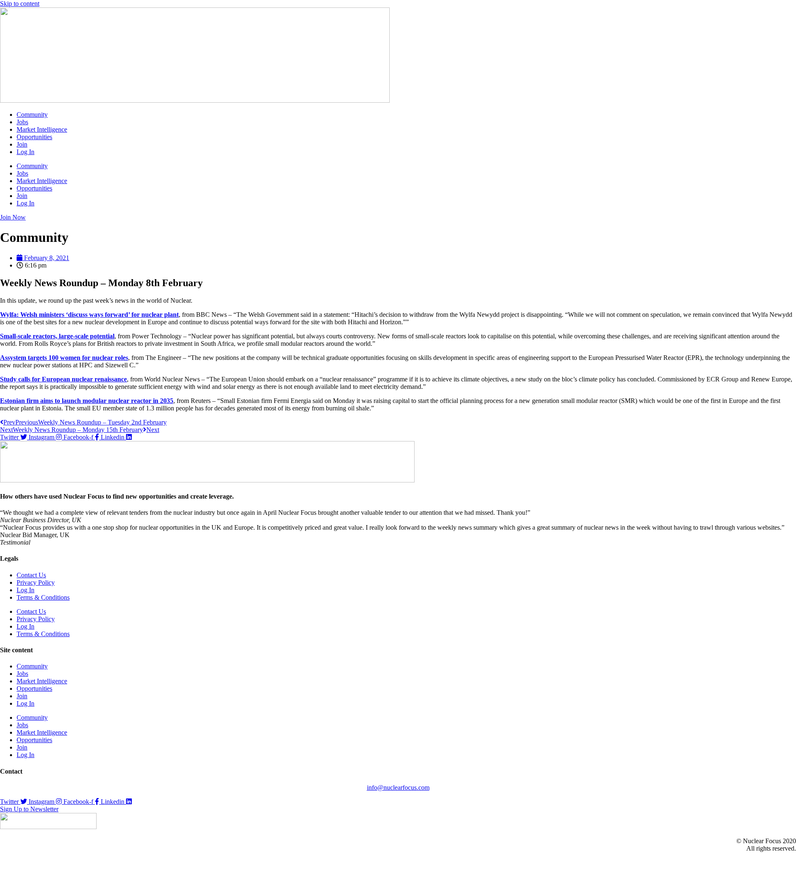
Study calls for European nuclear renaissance (63, 379)
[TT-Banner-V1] (207, 480)
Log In (25, 151)
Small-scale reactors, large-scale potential (57, 336)
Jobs (22, 121)
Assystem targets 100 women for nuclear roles (64, 357)
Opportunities (34, 136)
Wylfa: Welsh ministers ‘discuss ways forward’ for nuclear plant (89, 314)
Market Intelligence (42, 129)
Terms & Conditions (43, 597)
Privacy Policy (36, 582)
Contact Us (31, 575)
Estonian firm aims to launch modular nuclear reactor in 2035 (86, 400)
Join (22, 144)
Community (32, 114)
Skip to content (19, 3)
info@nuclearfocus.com (398, 787)
